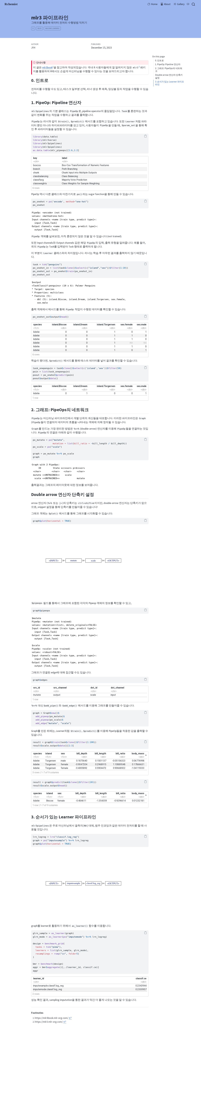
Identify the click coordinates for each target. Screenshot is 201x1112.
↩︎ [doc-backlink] (70, 1018)
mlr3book (47, 67)
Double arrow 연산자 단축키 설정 (169, 76)
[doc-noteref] (53, 67)
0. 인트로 (159, 60)
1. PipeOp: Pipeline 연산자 (167, 64)
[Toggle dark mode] (188, 4)
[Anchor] (51, 80)
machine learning (52, 28)
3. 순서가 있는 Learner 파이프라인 (169, 83)
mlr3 (39, 28)
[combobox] (193, 4)
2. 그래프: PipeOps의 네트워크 (168, 69)
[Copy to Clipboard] (145, 136)
